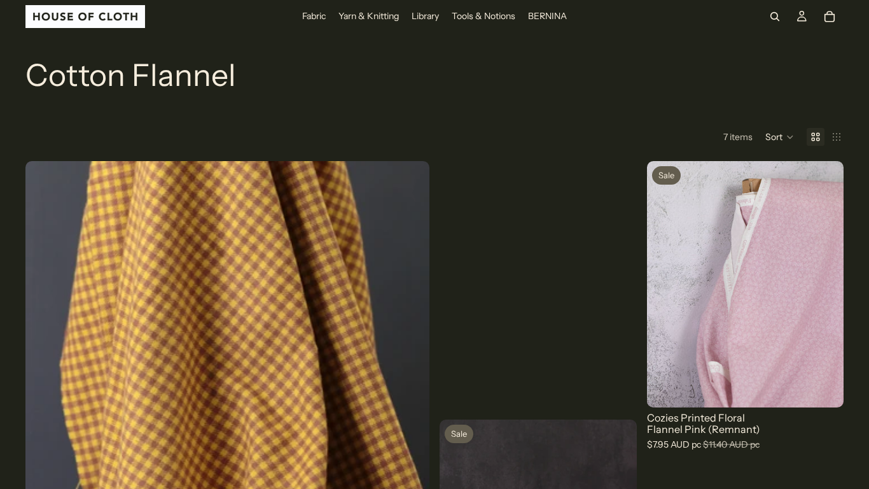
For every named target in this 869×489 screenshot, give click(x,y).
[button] (779, 137)
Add (834, 387)
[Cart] (830, 17)
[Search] (775, 17)
